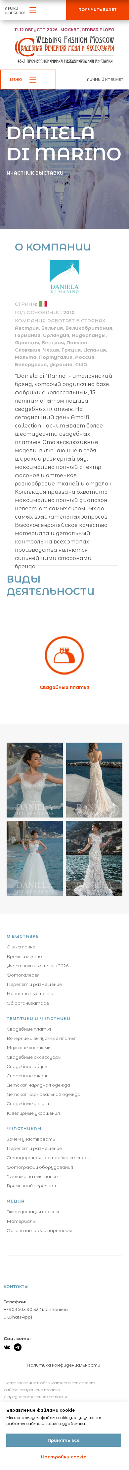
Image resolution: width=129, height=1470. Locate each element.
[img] (43, 899)
